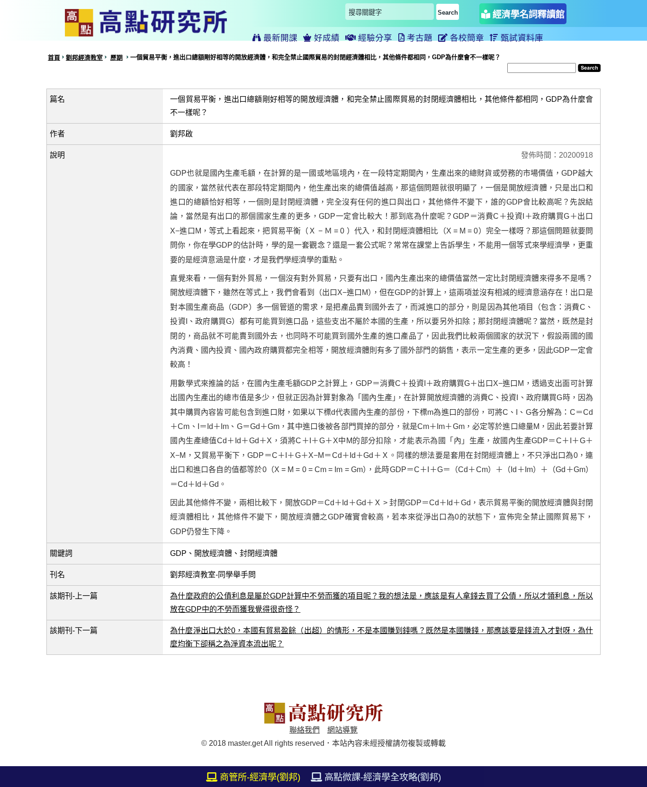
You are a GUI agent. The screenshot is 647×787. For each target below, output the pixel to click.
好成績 (326, 38)
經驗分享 (374, 38)
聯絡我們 (304, 730)
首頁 (54, 57)
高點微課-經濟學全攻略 (381, 777)
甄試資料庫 (520, 38)
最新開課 (279, 38)
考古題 (418, 38)
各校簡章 (466, 38)
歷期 (116, 57)
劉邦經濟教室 (84, 57)
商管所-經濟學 (258, 777)
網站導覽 (342, 730)
